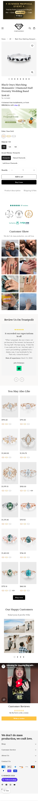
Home (3, 39)
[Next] (22, 380)
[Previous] (16, 380)
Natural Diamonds (19, 158)
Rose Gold (4, 136)
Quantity (4, 170)
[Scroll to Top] (34, 790)
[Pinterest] (2, 785)
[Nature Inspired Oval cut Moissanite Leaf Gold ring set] (10, 473)
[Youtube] (14, 785)
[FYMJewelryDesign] (19, 28)
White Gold (14, 136)
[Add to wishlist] (32, 45)
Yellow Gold (9, 136)
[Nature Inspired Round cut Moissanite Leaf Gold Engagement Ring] (28, 406)
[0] (34, 28)
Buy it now (19, 182)
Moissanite (6, 158)
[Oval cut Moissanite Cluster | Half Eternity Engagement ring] (28, 473)
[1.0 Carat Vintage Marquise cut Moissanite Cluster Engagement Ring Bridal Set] (10, 440)
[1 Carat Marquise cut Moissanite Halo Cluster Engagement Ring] (28, 440)
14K (10, 147)
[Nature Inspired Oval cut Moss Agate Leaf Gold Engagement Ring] (10, 573)
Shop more (19, 597)
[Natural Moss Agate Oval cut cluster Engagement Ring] (10, 506)
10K (4, 147)
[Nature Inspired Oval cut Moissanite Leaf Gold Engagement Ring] (10, 406)
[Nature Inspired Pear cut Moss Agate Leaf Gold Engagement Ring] (28, 540)
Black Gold (32, 490)
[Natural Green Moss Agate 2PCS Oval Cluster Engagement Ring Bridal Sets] (10, 540)
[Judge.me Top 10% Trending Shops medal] (29, 214)
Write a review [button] (19, 718)
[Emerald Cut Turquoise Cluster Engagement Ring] (28, 573)
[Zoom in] (32, 72)
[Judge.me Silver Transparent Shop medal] (9, 214)
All (10, 39)
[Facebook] (6, 785)
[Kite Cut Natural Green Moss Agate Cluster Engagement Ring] (28, 506)
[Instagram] (10, 785)
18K (15, 147)
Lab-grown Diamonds (10, 163)
